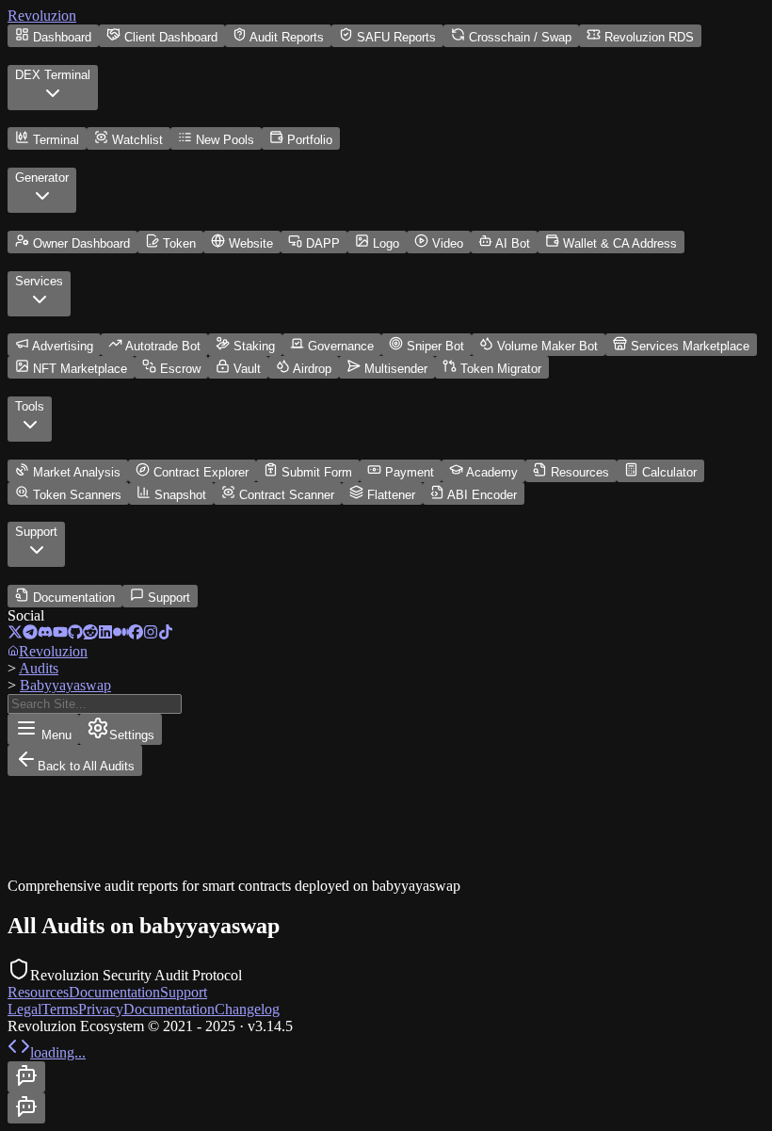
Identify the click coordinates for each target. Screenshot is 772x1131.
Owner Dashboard (81, 243)
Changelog (247, 1009)
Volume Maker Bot (547, 346)
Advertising (62, 346)
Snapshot (180, 495)
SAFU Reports (396, 37)
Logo (386, 243)
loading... (58, 1052)
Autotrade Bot (163, 346)
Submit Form (316, 472)
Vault (247, 369)
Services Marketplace (690, 346)
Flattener (391, 495)
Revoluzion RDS (649, 37)
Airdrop (312, 369)
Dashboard (62, 37)
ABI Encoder (482, 495)
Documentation (74, 597)
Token (179, 243)
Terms (59, 1009)
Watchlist (137, 140)
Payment (409, 472)
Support (169, 597)
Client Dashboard (170, 37)
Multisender (395, 369)
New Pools (225, 140)
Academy (492, 472)
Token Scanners (77, 495)
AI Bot (512, 243)
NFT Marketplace (80, 369)
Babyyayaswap (65, 685)
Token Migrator (500, 369)
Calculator (669, 472)
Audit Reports (286, 37)
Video (447, 243)
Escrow (180, 369)
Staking (254, 346)
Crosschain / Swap (520, 37)
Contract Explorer (201, 472)
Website (251, 243)
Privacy (100, 1009)
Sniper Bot (435, 346)
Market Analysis (77, 472)
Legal (24, 1009)
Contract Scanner (286, 495)
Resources (580, 472)
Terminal (56, 140)
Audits (38, 668)
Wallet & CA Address (620, 243)
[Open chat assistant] (26, 1076)
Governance (341, 346)
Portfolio (309, 140)
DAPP (323, 243)
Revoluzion (42, 16)
